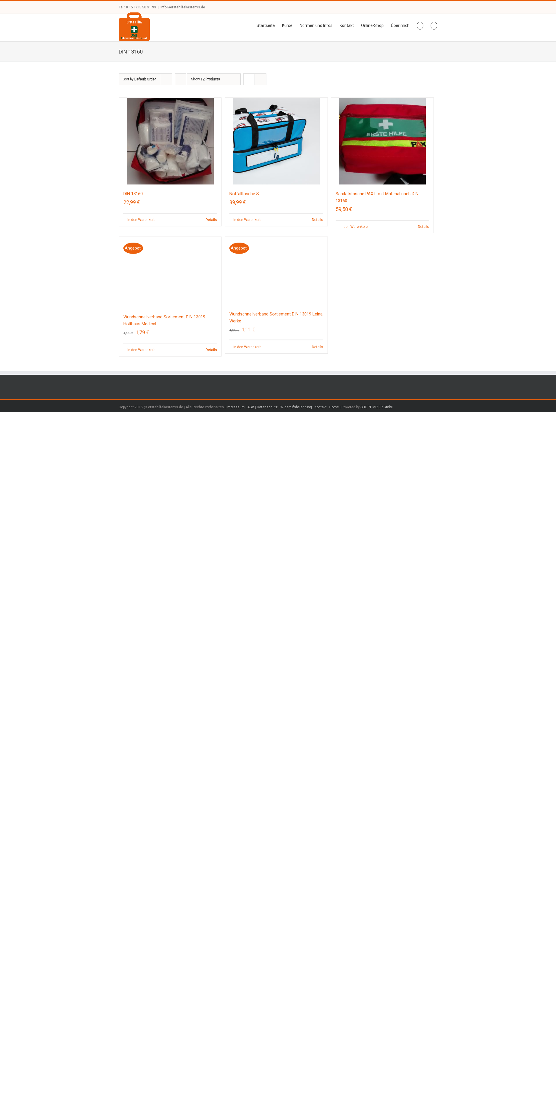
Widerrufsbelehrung (296, 770)
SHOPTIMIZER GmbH (377, 770)
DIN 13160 (133, 193)
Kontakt (320, 770)
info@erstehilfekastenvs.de (182, 7)
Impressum (235, 770)
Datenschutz (267, 770)
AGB (250, 770)
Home (334, 770)
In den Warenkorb (141, 220)
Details (211, 220)
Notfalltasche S (244, 193)
